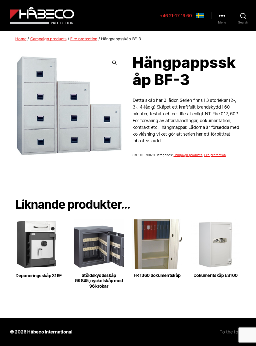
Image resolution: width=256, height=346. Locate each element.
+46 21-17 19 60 (176, 15)
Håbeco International (49, 331)
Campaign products (48, 38)
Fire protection (83, 38)
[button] (114, 62)
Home (20, 38)
